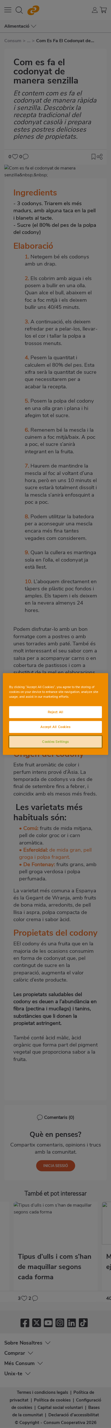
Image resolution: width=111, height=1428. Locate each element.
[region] (55, 714)
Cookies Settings (55, 741)
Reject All (55, 712)
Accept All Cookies (55, 727)
